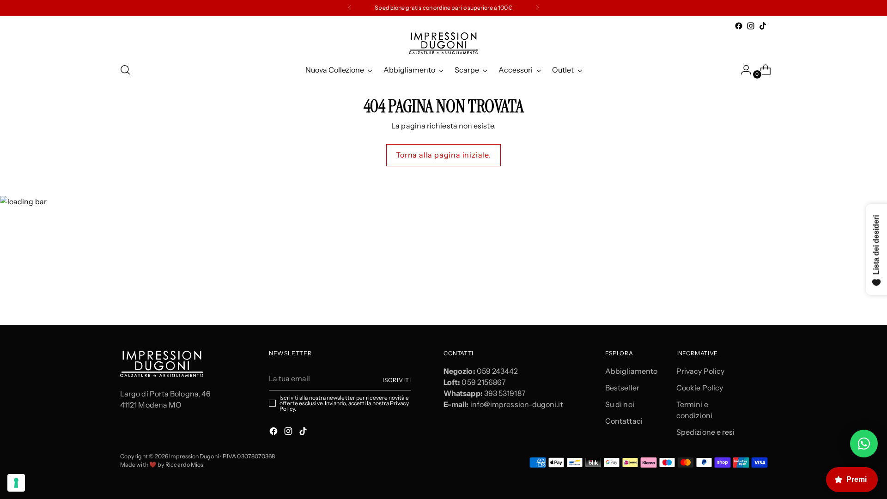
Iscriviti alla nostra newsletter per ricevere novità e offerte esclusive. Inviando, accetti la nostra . (343, 403)
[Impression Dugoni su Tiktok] (763, 26)
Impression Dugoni (194, 456)
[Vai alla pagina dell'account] (742, 70)
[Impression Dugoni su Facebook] (739, 26)
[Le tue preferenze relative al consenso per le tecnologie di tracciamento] (16, 483)
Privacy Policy (700, 371)
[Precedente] (350, 8)
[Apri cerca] (125, 70)
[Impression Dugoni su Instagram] (751, 26)
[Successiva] (537, 8)
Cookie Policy (699, 387)
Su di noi (619, 404)
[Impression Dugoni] (443, 43)
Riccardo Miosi (185, 464)
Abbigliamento (631, 371)
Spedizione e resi (705, 432)
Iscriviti (397, 380)
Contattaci (624, 421)
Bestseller (622, 387)
